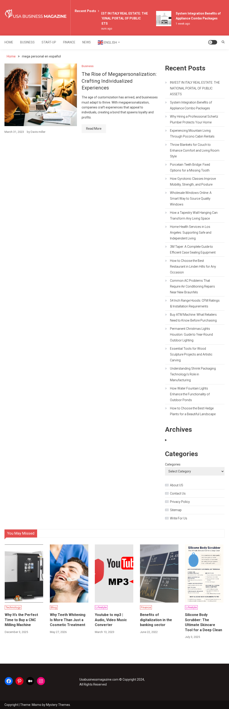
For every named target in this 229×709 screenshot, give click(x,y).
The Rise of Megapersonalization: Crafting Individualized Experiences (119, 81)
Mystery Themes (58, 705)
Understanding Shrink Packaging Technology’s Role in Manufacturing (193, 374)
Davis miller (38, 131)
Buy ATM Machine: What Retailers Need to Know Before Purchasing (193, 317)
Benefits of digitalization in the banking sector (156, 620)
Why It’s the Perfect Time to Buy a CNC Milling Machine (21, 620)
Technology (13, 607)
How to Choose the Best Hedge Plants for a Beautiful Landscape (193, 411)
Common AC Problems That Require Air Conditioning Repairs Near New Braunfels (192, 286)
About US (176, 485)
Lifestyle (101, 607)
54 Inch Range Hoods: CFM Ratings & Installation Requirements (195, 303)
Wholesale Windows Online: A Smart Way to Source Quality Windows (191, 198)
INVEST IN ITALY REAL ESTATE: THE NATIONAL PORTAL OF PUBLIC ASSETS (119, 18)
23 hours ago (101, 28)
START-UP (49, 42)
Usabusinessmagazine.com (99, 679)
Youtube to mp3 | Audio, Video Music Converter (111, 620)
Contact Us (178, 493)
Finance (69, 42)
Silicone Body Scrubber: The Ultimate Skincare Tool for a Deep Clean (203, 622)
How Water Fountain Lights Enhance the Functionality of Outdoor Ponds (190, 394)
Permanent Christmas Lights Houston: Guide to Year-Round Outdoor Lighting (191, 334)
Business (27, 42)
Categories (172, 464)
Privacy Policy (180, 502)
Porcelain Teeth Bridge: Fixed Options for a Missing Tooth (190, 167)
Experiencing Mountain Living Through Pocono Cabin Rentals (192, 133)
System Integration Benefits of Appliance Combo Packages (191, 105)
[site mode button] (212, 42)
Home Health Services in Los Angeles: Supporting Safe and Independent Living (190, 232)
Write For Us (178, 518)
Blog (54, 607)
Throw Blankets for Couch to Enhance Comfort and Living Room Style (194, 150)
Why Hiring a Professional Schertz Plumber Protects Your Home (194, 119)
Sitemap (176, 510)
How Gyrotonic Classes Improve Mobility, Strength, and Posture (193, 181)
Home (8, 42)
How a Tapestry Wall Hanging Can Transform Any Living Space (194, 215)
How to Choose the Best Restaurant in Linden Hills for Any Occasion (193, 266)
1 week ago (180, 23)
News (86, 42)
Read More (94, 128)
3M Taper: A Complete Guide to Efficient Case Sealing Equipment (193, 249)
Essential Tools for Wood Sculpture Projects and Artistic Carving (191, 354)
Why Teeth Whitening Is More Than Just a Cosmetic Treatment (67, 620)
